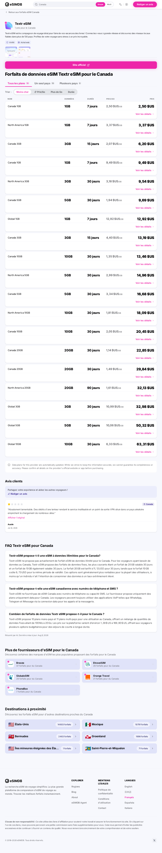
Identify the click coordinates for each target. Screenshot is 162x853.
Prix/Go (41, 92)
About (75, 797)
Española (129, 802)
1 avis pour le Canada (25, 27)
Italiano (128, 808)
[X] (154, 840)
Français (129, 797)
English (128, 786)
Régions (76, 786)
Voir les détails (143, 114)
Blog (74, 792)
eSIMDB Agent (79, 802)
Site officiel (79, 64)
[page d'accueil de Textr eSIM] (11, 53)
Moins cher (22, 92)
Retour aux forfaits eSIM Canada (24, 12)
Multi (109, 4)
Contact (102, 808)
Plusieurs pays (70, 83)
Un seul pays (44, 83)
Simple (100, 4)
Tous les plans (18, 83)
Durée (71, 92)
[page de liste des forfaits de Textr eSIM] (25, 53)
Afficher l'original (16, 517)
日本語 (128, 792)
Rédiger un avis (145, 4)
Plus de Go (56, 92)
